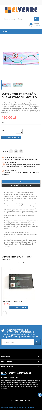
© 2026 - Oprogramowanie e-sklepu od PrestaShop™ (18, 407)
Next (23, 262)
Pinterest (21, 151)
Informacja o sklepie (21, 401)
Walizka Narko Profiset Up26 (12, 301)
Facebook (40, 395)
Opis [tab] (21, 182)
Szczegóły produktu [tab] (21, 185)
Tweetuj (16, 151)
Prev (18, 262)
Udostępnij (11, 151)
